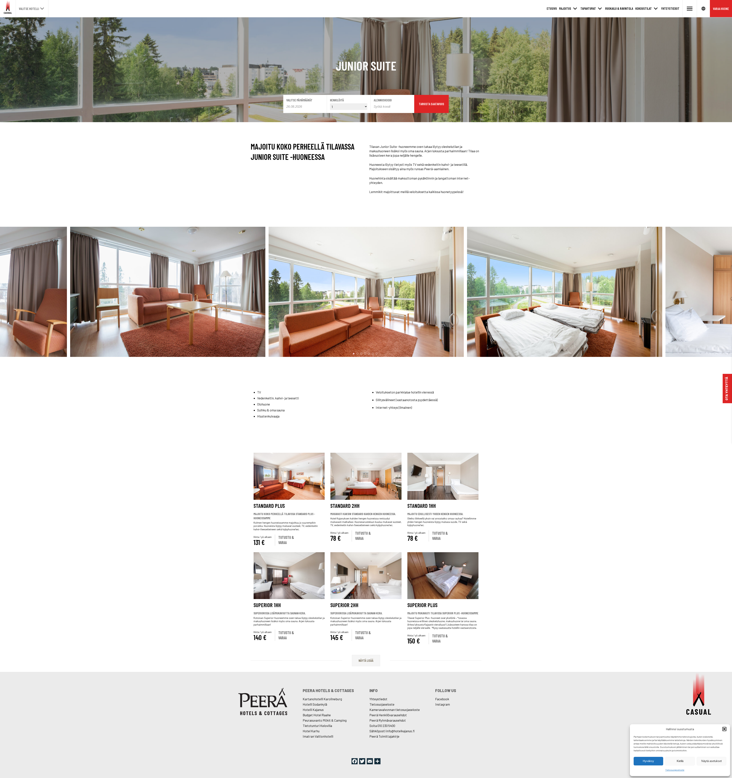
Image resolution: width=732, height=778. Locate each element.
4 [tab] (365, 354)
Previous (17, 292)
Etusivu (552, 8)
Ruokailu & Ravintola (619, 8)
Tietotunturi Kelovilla (317, 726)
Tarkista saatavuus (431, 104)
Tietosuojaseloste (674, 769)
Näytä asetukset (711, 761)
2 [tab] (357, 354)
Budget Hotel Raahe (317, 715)
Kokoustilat (643, 8)
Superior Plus (422, 605)
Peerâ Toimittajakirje (384, 736)
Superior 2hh (344, 605)
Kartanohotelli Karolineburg (322, 699)
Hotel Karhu (311, 731)
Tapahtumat (588, 8)
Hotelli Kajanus (313, 709)
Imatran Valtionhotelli (318, 736)
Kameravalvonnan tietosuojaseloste (394, 709)
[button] (724, 729)
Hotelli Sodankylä (315, 704)
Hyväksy (648, 761)
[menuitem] (552, 8)
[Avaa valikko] (690, 8)
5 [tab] (369, 354)
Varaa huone (721, 8)
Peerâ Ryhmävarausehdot (387, 720)
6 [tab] (373, 354)
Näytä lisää (366, 660)
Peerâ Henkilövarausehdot (388, 715)
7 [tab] (376, 354)
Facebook (442, 699)
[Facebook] (354, 761)
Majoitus (565, 8)
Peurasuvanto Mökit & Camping (325, 720)
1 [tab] (354, 354)
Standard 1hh (421, 505)
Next (715, 292)
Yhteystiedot (670, 8)
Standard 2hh (345, 505)
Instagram (442, 704)
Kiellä (680, 761)
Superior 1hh (267, 605)
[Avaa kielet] (703, 8)
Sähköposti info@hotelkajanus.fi (392, 731)
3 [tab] (361, 354)
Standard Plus (269, 505)
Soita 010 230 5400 (382, 726)
